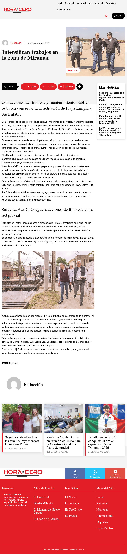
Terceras (13, 363)
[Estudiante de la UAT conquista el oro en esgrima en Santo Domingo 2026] (105, 418)
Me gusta (75, 469)
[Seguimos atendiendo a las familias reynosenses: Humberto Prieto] (22, 418)
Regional (73, 70)
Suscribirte (115, 469)
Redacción (16, 42)
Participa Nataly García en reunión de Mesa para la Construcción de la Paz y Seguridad (112, 108)
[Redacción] (5, 43)
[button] (106, 15)
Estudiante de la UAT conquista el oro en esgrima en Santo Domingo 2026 (110, 119)
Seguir (95, 469)
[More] (79, 86)
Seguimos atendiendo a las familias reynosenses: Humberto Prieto (112, 96)
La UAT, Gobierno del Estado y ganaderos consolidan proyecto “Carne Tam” (110, 131)
